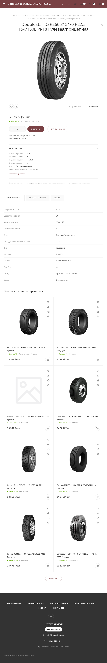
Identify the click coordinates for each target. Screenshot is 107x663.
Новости (42, 608)
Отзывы (57, 198)
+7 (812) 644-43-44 (54, 624)
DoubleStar (93, 106)
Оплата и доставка (84, 603)
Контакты (58, 608)
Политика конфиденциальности (55, 647)
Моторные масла (59, 603)
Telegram (51, 616)
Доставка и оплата (37, 198)
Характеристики (14, 198)
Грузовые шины (35, 603)
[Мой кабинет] (75, 4)
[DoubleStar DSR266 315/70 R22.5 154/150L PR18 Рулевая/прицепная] (53, 70)
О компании (14, 603)
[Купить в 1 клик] (48, 311)
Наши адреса (54, 640)
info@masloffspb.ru (55, 635)
